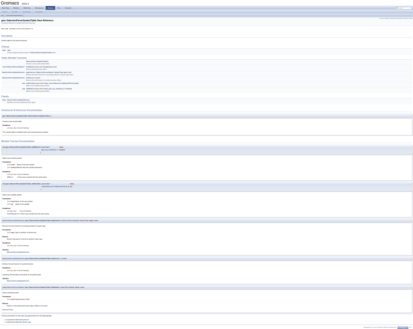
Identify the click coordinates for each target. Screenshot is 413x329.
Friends (410, 18)
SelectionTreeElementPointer (64, 83)
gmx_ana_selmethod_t (57, 89)
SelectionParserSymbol (15, 67)
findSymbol (30, 67)
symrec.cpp (26, 322)
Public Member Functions (401, 18)
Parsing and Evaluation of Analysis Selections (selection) (18, 23)
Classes (392, 18)
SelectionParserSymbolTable (14, 15)
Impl (8, 50)
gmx (2, 15)
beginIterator (31, 72)
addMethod (30, 89)
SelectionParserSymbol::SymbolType (50, 72)
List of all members (384, 18)
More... (54, 52)
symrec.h (25, 320)
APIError (10, 177)
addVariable (30, 83)
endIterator (30, 78)
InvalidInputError (13, 214)
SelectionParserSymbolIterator (13, 72)
